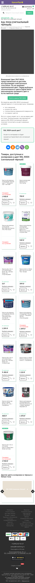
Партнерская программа (27, 514)
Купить (5, 202)
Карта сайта (9, 524)
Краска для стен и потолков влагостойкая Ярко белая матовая (7, 447)
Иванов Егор (25, 581)
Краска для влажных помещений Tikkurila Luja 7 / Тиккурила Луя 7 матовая (8, 182)
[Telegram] (17, 147)
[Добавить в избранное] (14, 203)
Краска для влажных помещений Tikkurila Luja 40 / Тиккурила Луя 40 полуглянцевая (26, 315)
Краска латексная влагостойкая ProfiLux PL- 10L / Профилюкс (7, 403)
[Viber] (22, 147)
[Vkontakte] (17, 568)
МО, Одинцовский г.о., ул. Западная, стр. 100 (17, 553)
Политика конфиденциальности (10, 519)
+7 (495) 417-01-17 (7, 6)
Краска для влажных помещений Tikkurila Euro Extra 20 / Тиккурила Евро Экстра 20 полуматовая (8, 316)
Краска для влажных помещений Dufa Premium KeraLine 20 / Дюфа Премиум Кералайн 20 (26, 404)
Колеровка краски (26, 511)
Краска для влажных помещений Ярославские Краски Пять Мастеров (8, 227)
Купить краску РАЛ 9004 (17, 98)
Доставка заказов (10, 513)
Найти (29, 13)
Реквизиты (10, 510)
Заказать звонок (6, 9)
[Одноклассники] (13, 147)
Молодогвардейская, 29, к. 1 (17, 552)
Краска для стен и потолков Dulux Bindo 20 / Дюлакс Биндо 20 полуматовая (7, 360)
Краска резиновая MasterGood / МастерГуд (25, 182)
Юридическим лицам (26, 518)
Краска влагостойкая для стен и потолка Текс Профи (26, 270)
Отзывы (26, 520)
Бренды (26, 516)
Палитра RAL (10, 525)
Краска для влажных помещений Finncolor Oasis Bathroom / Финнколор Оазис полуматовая (25, 229)
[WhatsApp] (27, 147)
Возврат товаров (10, 515)
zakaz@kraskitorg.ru (17, 547)
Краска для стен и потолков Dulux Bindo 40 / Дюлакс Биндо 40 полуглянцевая (7, 271)
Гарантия (10, 522)
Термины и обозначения (10, 517)
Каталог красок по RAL (26, 524)
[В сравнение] (11, 203)
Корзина (28, 7)
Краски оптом (27, 522)
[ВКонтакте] (8, 147)
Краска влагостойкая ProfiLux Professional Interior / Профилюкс (26, 359)
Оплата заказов (10, 511)
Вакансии (26, 510)
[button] (2, 491)
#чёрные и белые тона (16, 28)
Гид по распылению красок (26, 526)
